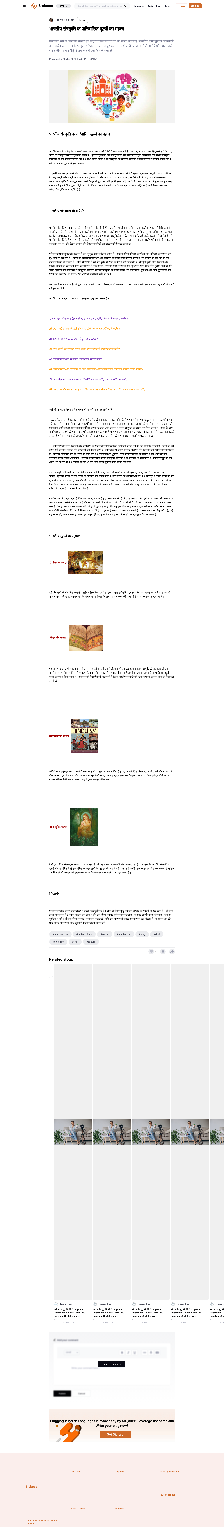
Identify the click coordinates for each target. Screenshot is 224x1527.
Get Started (115, 1434)
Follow (82, 20)
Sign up (195, 5)
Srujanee (31, 1486)
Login (181, 6)
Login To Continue (111, 1364)
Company (75, 1471)
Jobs (167, 6)
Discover (138, 6)
